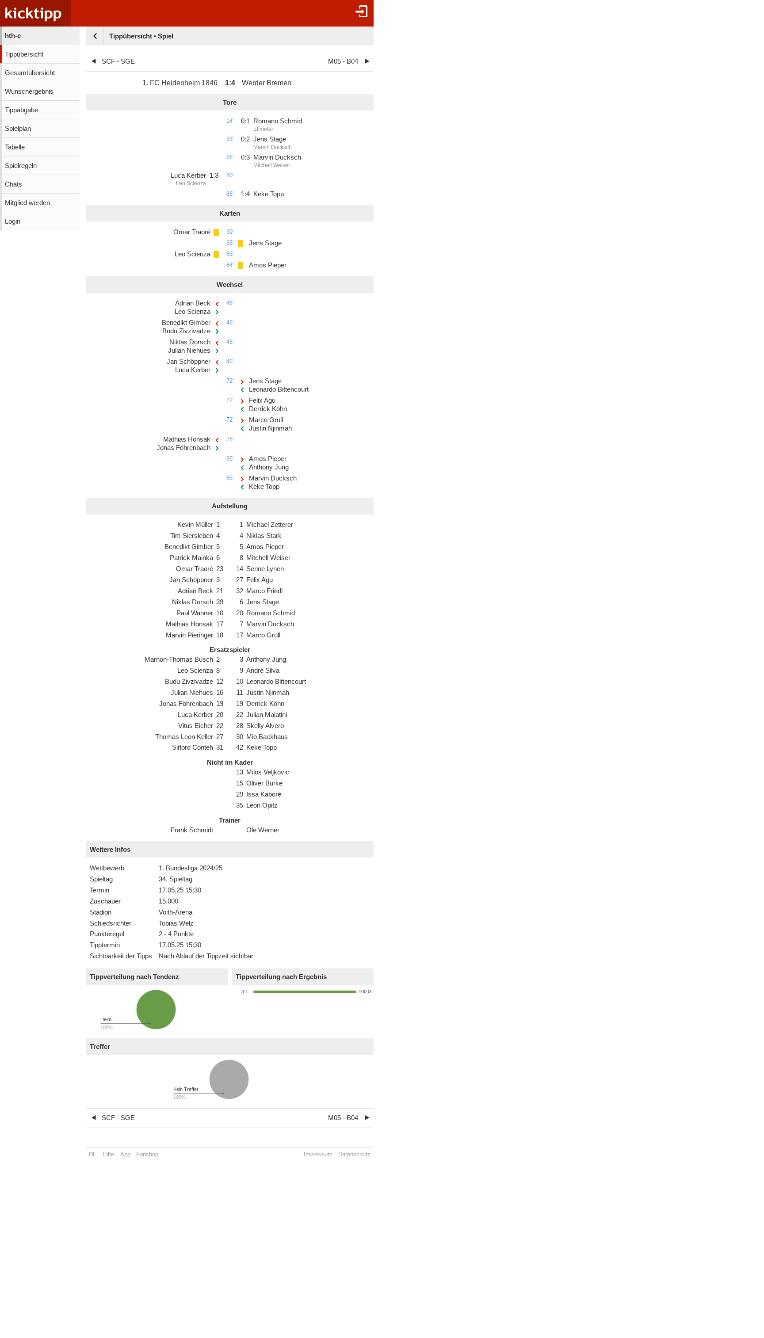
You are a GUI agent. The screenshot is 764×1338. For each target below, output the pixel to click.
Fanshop (147, 1154)
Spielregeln (21, 165)
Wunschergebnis (29, 91)
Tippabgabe (21, 110)
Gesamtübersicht (30, 72)
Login (12, 221)
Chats (13, 184)
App (125, 1154)
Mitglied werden (27, 202)
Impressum (318, 1154)
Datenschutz (354, 1154)
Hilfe (108, 1154)
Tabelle (15, 147)
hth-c (13, 35)
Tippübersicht (24, 54)
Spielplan (18, 128)
